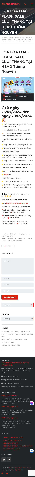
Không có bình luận (10, 99)
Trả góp (6, 174)
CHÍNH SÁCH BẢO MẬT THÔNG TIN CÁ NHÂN (18, 446)
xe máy (20, 240)
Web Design (27, 467)
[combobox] (17, 319)
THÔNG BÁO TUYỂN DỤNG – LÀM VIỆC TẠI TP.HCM (15, 331)
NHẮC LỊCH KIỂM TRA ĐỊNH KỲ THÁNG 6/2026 (14, 339)
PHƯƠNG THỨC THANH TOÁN (13, 437)
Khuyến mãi (14, 240)
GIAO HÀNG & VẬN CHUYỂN (12, 440)
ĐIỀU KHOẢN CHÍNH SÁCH (11, 449)
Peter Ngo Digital (16, 470)
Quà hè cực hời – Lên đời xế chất (10, 345)
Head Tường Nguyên (15, 467)
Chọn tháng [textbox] (6, 319)
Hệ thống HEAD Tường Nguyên (14, 238)
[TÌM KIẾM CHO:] (17, 305)
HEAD (25, 238)
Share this (9, 246)
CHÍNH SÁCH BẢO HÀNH (11, 443)
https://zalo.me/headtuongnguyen (17, 203)
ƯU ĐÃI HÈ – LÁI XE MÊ (7, 342)
